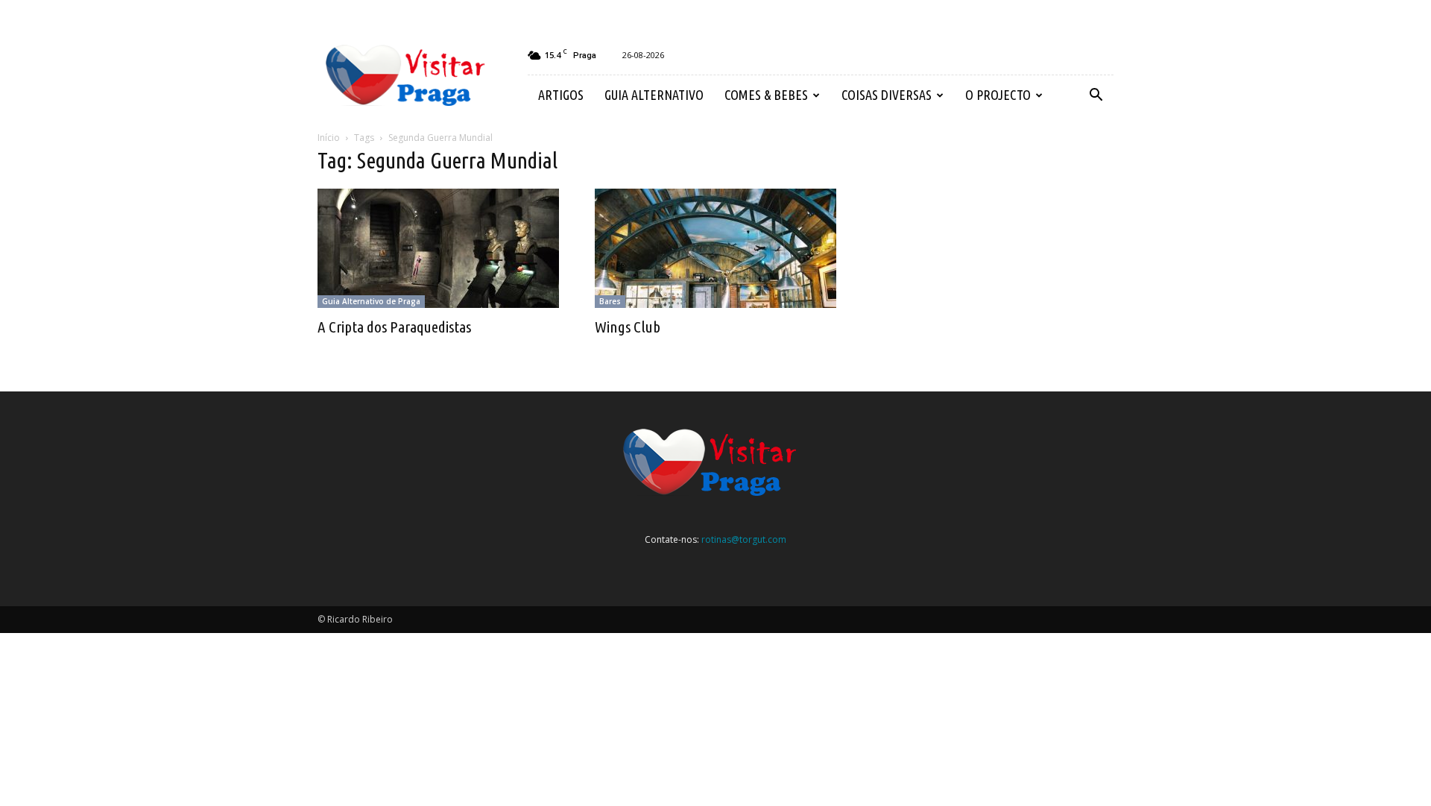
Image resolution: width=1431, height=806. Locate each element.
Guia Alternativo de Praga (371, 301)
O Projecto (998, 94)
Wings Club (627, 327)
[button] (1095, 95)
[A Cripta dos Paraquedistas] (438, 248)
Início (329, 137)
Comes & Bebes (766, 94)
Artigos (561, 94)
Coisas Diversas (886, 94)
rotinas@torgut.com (743, 539)
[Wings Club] (715, 248)
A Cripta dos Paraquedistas (394, 327)
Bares (610, 301)
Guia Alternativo (654, 94)
